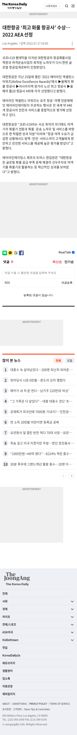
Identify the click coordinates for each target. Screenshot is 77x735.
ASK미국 (7, 632)
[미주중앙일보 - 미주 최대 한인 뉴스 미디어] (14, 6)
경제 (5, 609)
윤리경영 (6, 709)
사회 (5, 601)
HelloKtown (10, 640)
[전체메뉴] (73, 6)
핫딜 (5, 647)
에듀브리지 (8, 663)
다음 (71, 476)
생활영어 (7, 671)
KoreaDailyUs (11, 655)
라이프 (6, 617)
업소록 (6, 678)
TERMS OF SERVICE (60, 703)
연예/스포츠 (9, 624)
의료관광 (7, 686)
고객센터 (17, 709)
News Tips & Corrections (37, 709)
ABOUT (6, 703)
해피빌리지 (8, 694)
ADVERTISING (19, 703)
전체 (58, 360)
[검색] (66, 6)
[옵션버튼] (72, 43)
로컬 (69, 360)
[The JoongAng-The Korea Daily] (17, 579)
